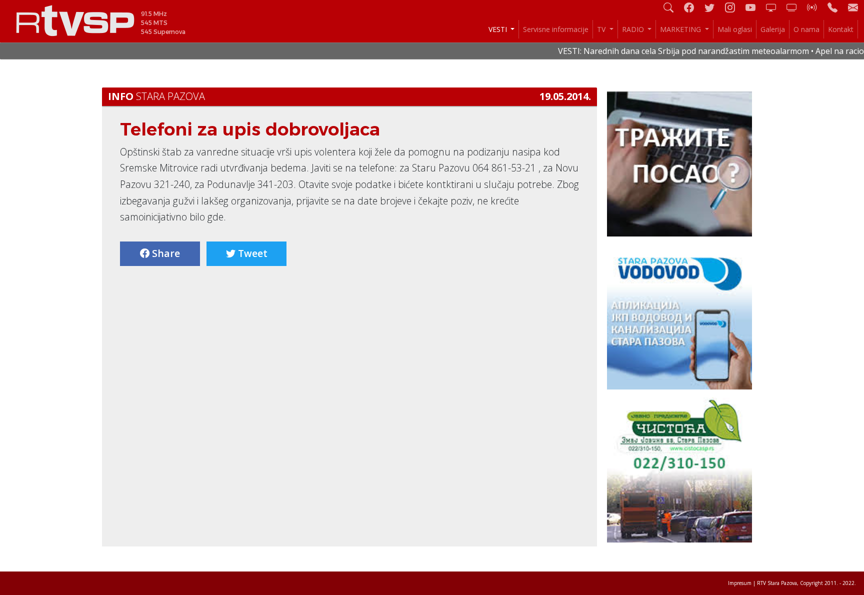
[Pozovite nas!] (837, 7)
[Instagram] (734, 7)
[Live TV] (775, 7)
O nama (807, 29)
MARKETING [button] (681, 29)
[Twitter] (713, 7)
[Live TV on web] (795, 7)
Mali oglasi (735, 29)
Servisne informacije (555, 29)
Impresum (740, 583)
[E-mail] (853, 7)
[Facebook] (693, 7)
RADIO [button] (634, 29)
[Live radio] (816, 7)
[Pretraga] (673, 7)
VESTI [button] (498, 29)
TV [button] (602, 29)
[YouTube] (755, 7)
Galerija (772, 29)
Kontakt (841, 29)
